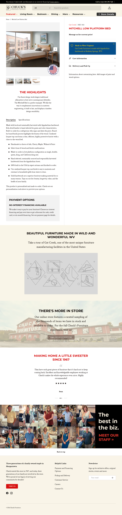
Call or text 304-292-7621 (104, 2)
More (65, 14)
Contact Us (59, 488)
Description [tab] (11, 120)
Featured (10, 14)
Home (7, 19)
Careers (57, 484)
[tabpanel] (33, 157)
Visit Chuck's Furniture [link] (61, 337)
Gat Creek (72, 25)
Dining (54, 14)
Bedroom (42, 14)
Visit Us (12, 486)
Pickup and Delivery (62, 475)
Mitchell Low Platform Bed (19, 19)
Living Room (26, 14)
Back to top (61, 452)
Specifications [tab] (24, 120)
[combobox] (66, 8)
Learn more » (55, 2)
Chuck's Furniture (15, 508)
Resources (78, 14)
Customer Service (61, 480)
